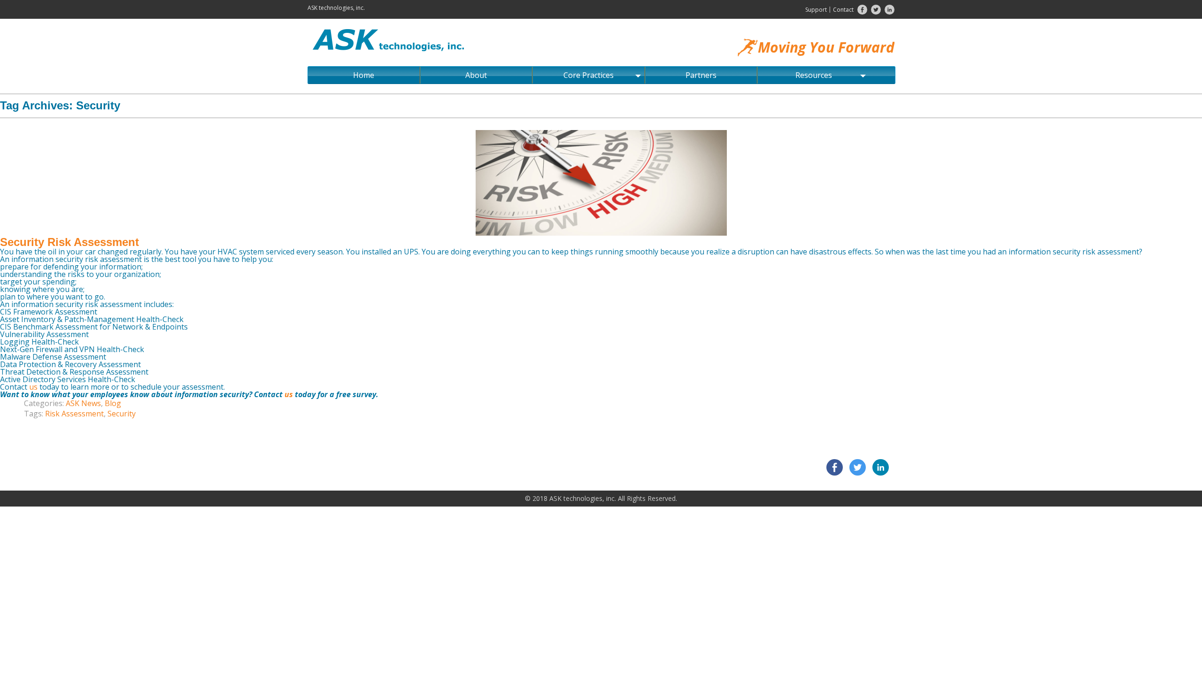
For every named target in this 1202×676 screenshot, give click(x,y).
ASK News (83, 403)
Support (816, 10)
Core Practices (588, 75)
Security (122, 413)
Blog (113, 403)
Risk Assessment (74, 413)
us (34, 387)
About (476, 75)
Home (363, 75)
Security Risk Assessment (69, 242)
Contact (843, 10)
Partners (701, 75)
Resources (813, 75)
